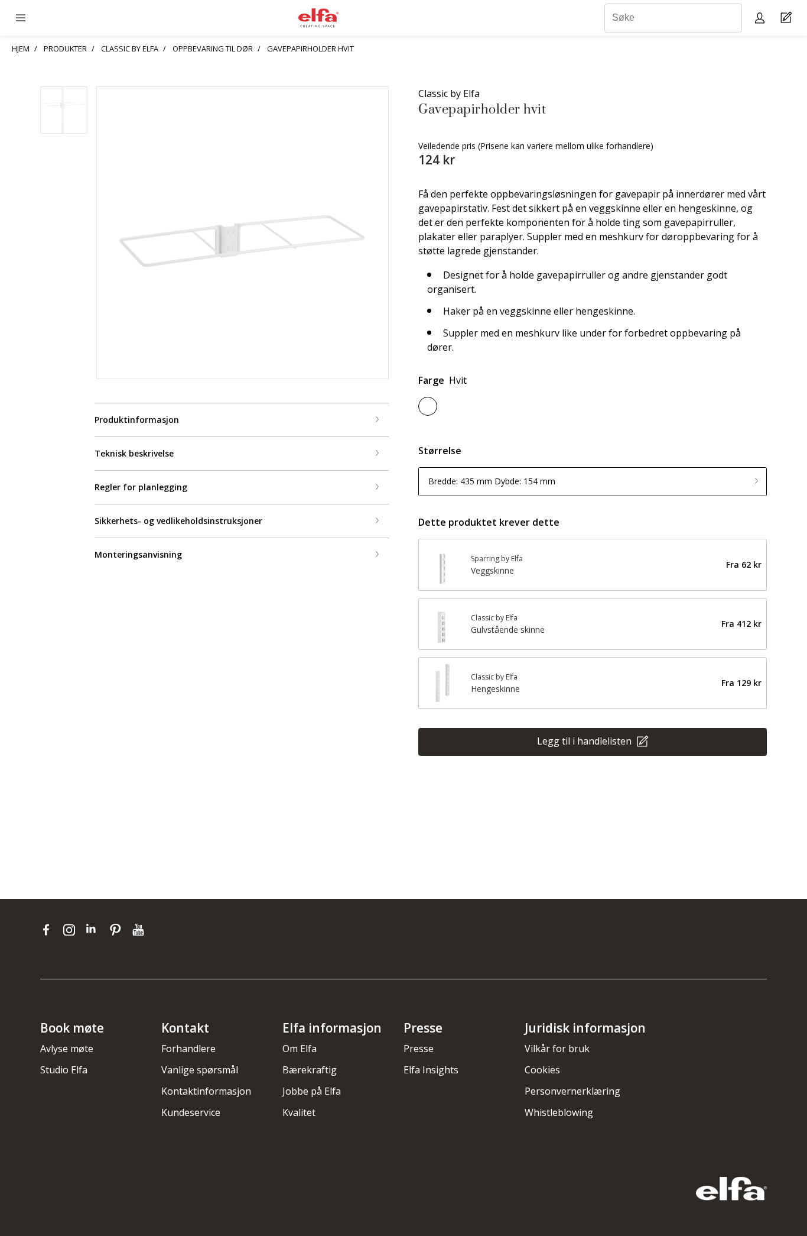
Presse (418, 1048)
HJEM (21, 48)
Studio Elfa (63, 1069)
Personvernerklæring (572, 1091)
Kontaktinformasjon (206, 1091)
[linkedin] (94, 929)
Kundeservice (190, 1112)
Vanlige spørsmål (199, 1069)
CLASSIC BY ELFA (129, 48)
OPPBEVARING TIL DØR (213, 48)
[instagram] (71, 929)
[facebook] (48, 929)
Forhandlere (188, 1048)
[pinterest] (117, 929)
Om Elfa (299, 1048)
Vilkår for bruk (557, 1048)
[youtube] (139, 929)
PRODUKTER (65, 48)
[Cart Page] (787, 18)
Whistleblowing (559, 1112)
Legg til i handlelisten (585, 740)
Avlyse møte (66, 1048)
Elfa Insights (430, 1069)
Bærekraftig (309, 1069)
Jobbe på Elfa (311, 1091)
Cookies (542, 1069)
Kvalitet (298, 1112)
